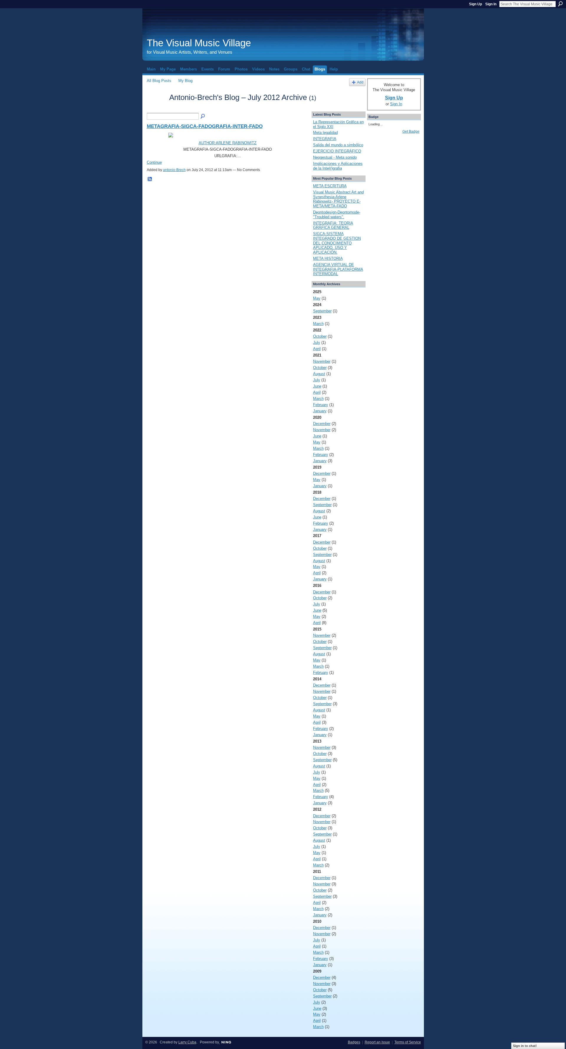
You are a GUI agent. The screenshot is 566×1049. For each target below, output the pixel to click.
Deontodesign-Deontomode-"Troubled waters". (336, 214)
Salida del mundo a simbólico (338, 145)
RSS (150, 179)
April (317, 349)
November (321, 361)
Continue (154, 162)
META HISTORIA (328, 258)
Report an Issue (377, 1042)
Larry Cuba (187, 1042)
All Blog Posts (159, 80)
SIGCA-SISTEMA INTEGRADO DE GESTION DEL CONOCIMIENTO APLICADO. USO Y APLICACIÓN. (337, 243)
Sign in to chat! (525, 1046)
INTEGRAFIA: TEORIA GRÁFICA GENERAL (333, 225)
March (318, 323)
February (320, 405)
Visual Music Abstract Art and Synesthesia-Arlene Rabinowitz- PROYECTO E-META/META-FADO (338, 199)
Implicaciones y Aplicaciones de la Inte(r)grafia (338, 165)
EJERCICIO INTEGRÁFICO (337, 151)
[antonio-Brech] (156, 108)
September (322, 311)
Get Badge (410, 131)
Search (560, 3)
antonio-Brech (174, 170)
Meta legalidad (325, 132)
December (321, 423)
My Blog (185, 80)
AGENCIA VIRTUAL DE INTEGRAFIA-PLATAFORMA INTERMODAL (338, 269)
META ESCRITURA (330, 186)
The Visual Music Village (199, 42)
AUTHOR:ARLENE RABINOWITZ (227, 143)
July (316, 342)
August (319, 374)
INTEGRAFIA (324, 139)
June (317, 386)
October (320, 336)
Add (360, 82)
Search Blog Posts (203, 116)
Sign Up (475, 4)
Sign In (490, 4)
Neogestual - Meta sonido (335, 157)
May (316, 298)
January (320, 411)
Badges (354, 1042)
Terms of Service (407, 1042)
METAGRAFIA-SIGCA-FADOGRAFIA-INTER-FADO (205, 126)
